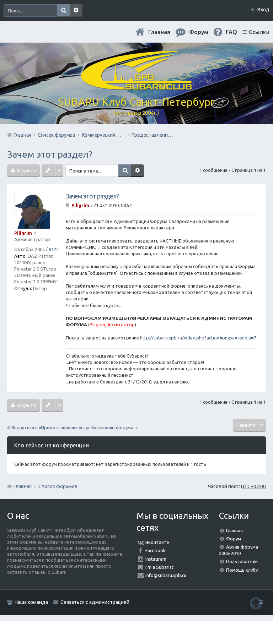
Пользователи (242, 561)
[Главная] (136, 87)
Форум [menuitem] (198, 32)
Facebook (155, 550)
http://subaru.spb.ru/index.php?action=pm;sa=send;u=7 (198, 337)
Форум (233, 538)
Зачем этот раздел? (49, 154)
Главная (159, 32)
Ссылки (259, 32)
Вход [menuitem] (263, 9)
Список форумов (57, 486)
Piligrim (23, 232)
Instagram (155, 558)
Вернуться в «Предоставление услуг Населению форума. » (74, 427)
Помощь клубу (242, 569)
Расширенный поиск (76, 10)
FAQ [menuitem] (231, 32)
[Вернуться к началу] (256, 603)
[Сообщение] (68, 205)
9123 (54, 249)
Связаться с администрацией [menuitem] (94, 602)
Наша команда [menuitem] (31, 602)
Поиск (63, 10)
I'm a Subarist (159, 567)
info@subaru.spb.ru (165, 575)
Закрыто (26, 170)
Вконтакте (157, 542)
